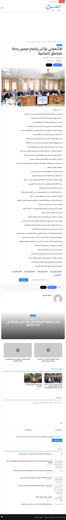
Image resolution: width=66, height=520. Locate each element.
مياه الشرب (57, 275)
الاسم (60, 423)
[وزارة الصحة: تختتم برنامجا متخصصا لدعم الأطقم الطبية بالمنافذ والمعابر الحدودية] (57, 473)
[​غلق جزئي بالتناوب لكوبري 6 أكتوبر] (57, 499)
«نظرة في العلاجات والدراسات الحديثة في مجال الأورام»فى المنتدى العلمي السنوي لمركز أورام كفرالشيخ (53, 386)
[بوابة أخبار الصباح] (53, 7)
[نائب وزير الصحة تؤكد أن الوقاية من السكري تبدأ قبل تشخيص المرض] (57, 480)
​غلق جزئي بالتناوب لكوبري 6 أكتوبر (44, 497)
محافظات (54, 41)
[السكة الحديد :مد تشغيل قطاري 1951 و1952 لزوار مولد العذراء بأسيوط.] (57, 490)
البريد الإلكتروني (58, 429)
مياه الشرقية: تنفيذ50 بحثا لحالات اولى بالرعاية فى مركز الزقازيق (33, 323)
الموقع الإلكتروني (28, 429)
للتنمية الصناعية (16, 271)
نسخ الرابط (23, 280)
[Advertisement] (33, 26)
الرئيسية (59, 41)
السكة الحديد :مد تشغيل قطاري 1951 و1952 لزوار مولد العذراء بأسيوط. (35, 486)
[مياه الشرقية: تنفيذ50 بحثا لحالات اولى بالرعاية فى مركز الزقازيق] (57, 506)
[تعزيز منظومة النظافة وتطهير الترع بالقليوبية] (33, 378)
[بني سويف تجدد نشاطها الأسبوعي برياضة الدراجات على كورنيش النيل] (57, 456)
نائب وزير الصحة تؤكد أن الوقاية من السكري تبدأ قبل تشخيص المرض (36, 478)
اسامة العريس (58, 60)
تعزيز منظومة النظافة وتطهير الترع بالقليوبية (34, 385)
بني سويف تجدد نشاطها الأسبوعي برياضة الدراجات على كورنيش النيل (35, 454)
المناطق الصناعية (29, 271)
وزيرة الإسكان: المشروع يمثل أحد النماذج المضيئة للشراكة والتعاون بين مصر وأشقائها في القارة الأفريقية (34, 1)
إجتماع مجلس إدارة (55, 271)
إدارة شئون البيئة (41, 271)
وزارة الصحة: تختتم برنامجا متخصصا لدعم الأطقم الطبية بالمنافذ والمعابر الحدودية (32, 471)
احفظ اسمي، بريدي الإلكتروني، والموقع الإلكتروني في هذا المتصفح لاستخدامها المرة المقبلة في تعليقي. (38, 436)
